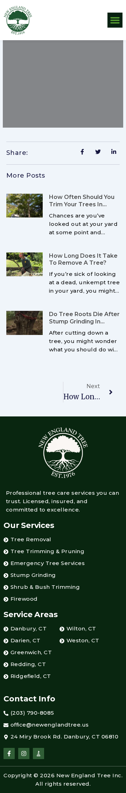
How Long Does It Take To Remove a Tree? (83, 259)
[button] (115, 20)
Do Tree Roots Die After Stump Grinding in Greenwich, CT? (84, 321)
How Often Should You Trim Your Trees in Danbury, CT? (81, 204)
